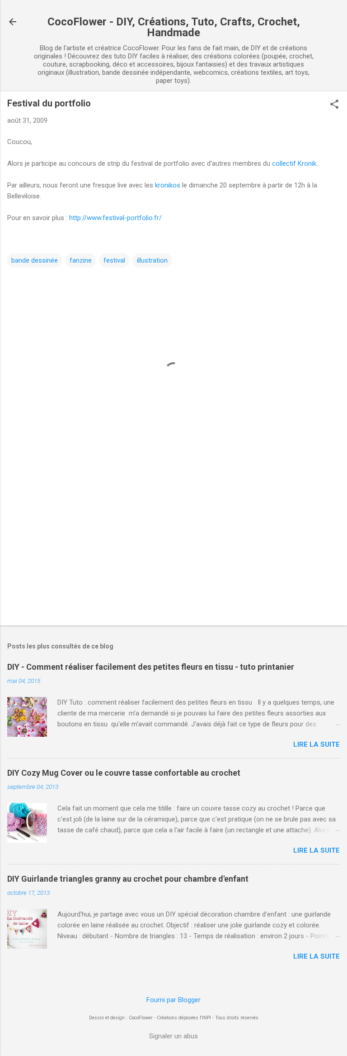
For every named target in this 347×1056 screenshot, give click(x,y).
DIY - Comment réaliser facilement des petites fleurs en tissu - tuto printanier (150, 667)
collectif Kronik (294, 163)
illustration (152, 260)
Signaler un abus (173, 1036)
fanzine (81, 260)
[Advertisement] (173, 547)
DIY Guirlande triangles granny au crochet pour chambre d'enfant (128, 878)
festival (114, 260)
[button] (334, 105)
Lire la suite (316, 744)
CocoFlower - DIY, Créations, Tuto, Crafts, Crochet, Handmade (173, 27)
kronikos (167, 185)
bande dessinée (34, 260)
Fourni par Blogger (173, 1000)
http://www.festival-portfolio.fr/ (115, 218)
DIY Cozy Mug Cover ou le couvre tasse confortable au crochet (123, 773)
